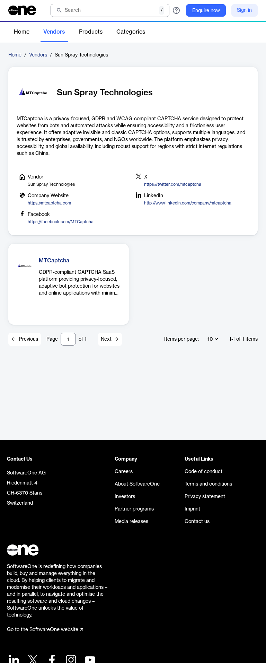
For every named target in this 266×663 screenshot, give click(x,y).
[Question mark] (176, 10)
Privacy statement (205, 496)
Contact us (197, 521)
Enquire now (206, 10)
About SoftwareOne (137, 484)
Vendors (54, 32)
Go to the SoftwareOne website (42, 629)
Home (21, 32)
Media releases (131, 521)
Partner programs (134, 509)
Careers (124, 471)
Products (91, 32)
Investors (125, 496)
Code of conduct (203, 471)
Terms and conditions (208, 484)
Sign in (244, 10)
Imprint (192, 509)
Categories (130, 32)
